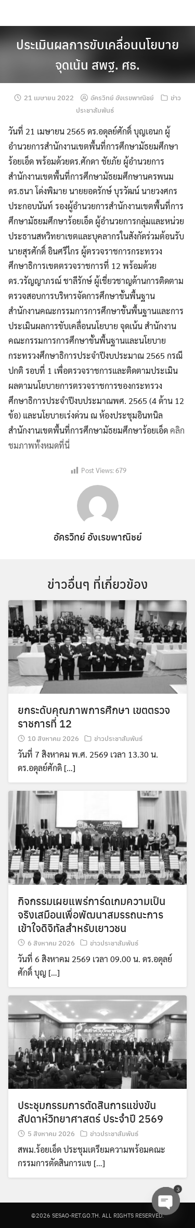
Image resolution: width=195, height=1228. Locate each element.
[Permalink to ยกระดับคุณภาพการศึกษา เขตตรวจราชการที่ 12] (97, 645)
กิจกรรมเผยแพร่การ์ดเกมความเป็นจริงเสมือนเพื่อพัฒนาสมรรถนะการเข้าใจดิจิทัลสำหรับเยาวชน (91, 914)
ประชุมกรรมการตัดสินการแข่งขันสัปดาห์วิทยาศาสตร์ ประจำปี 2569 (90, 1111)
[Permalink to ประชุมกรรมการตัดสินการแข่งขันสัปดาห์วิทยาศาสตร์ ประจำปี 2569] (97, 1040)
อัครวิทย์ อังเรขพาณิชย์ (122, 97)
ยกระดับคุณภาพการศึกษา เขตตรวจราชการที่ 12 (94, 716)
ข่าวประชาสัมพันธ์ (118, 738)
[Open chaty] (166, 1201)
